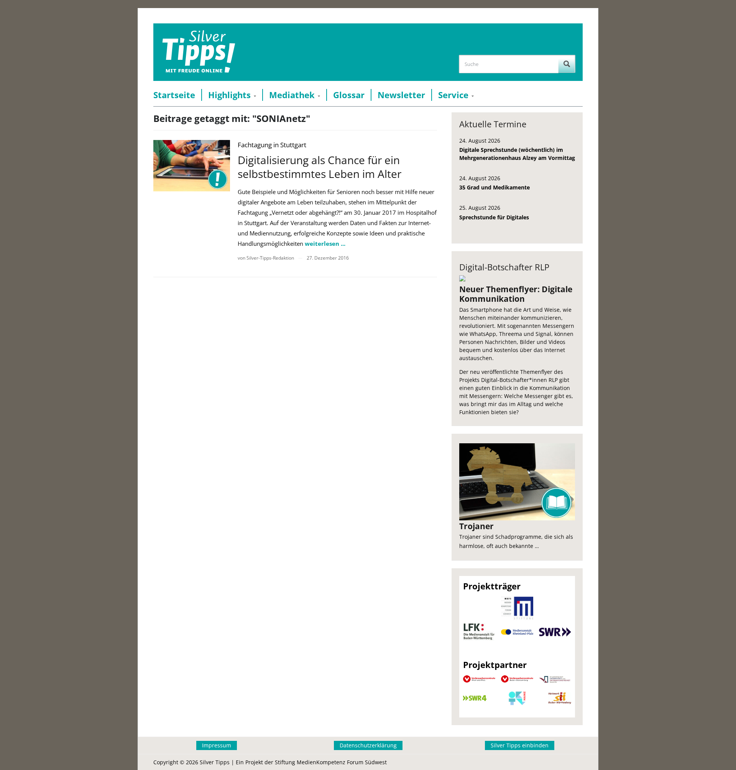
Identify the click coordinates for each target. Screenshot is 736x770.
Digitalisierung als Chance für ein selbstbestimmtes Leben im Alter (319, 167)
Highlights (229, 95)
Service (453, 95)
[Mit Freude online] (198, 52)
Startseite (174, 95)
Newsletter (401, 95)
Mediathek (292, 95)
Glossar (349, 95)
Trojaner (476, 526)
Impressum (216, 745)
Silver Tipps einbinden (520, 745)
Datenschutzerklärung (368, 745)
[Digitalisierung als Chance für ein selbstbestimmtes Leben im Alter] (191, 165)
